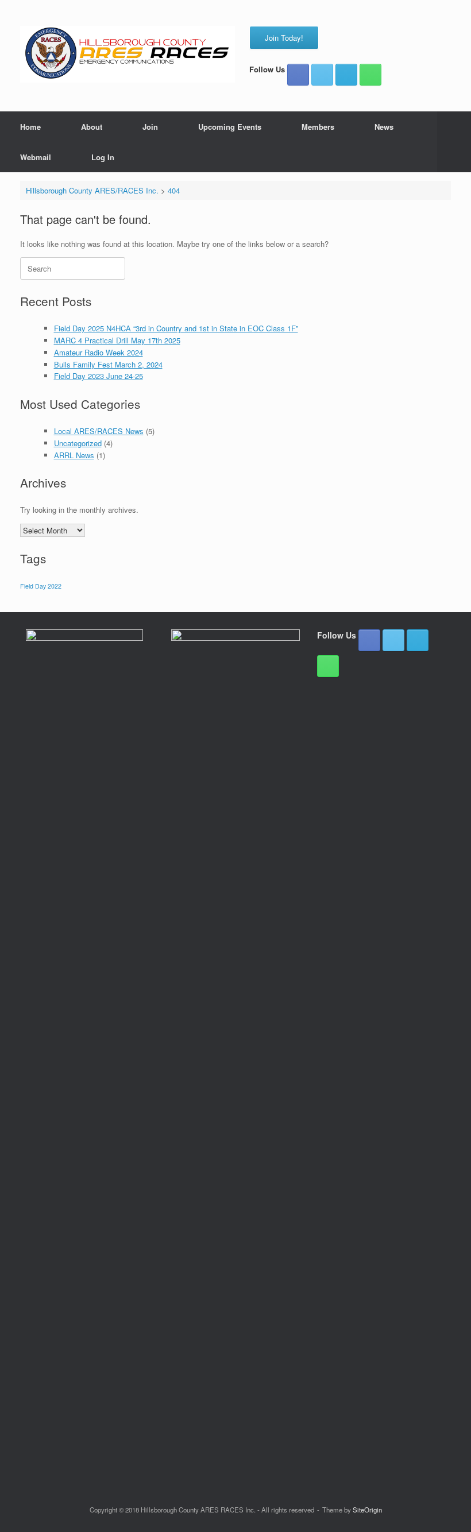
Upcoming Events (229, 126)
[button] (454, 141)
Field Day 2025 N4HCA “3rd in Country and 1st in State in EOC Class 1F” (176, 328)
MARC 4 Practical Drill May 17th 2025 (117, 340)
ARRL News (74, 455)
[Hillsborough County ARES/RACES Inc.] (127, 54)
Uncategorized (78, 443)
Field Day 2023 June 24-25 (98, 375)
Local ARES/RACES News (99, 430)
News (384, 126)
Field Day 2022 (40, 586)
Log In (102, 157)
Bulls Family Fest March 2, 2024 (108, 364)
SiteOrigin (367, 1509)
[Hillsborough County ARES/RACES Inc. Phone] (370, 75)
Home (30, 126)
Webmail (35, 157)
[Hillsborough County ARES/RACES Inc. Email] (346, 75)
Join (150, 126)
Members (318, 126)
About (91, 126)
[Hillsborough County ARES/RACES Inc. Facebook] (298, 75)
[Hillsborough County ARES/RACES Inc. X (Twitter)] (322, 75)
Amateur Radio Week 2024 (98, 352)
